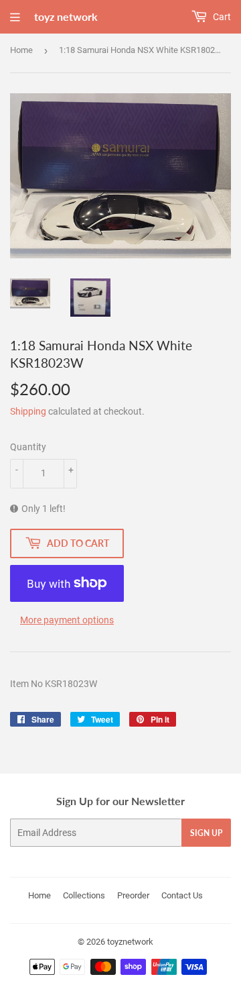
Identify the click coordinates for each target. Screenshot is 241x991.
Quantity (28, 446)
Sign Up (206, 833)
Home (21, 50)
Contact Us (182, 895)
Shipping (28, 411)
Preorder (133, 895)
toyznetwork (130, 942)
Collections (84, 895)
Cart (221, 16)
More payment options (67, 620)
